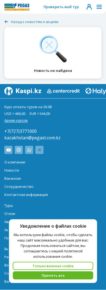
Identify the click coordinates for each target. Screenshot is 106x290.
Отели (9, 213)
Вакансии (12, 178)
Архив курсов (16, 120)
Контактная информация (26, 194)
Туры (8, 205)
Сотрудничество (18, 186)
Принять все (53, 275)
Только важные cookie (53, 265)
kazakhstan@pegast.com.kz (32, 138)
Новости (11, 170)
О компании (14, 162)
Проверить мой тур (61, 6)
